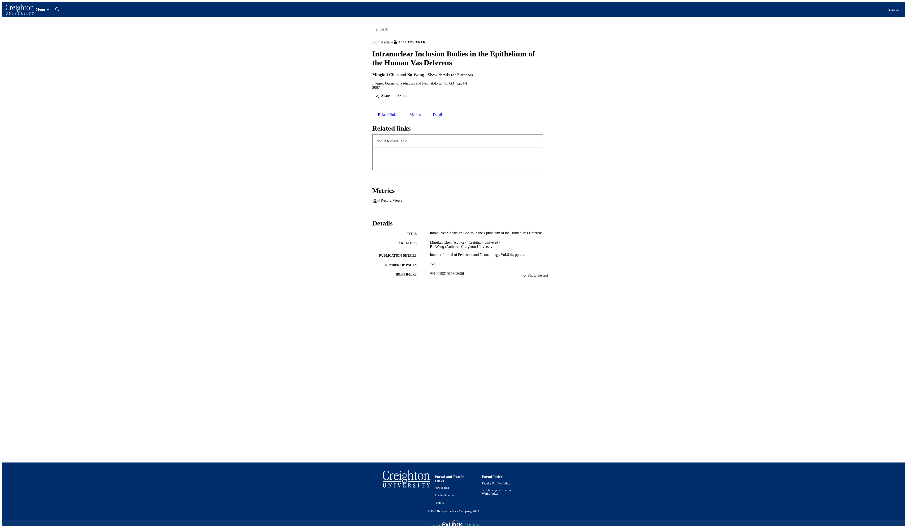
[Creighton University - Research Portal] (20, 9)
